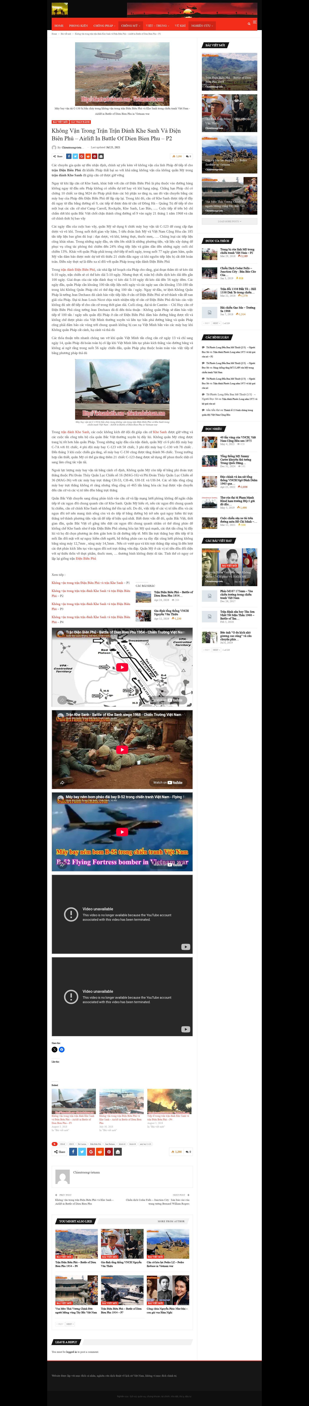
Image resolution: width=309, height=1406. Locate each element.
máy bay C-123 (145, 1144)
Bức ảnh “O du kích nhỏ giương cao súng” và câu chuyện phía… (236, 636)
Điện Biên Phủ (86, 558)
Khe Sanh (160, 432)
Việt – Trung (156, 25)
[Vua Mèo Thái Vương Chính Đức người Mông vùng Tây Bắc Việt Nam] (76, 1290)
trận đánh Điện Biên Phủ (78, 269)
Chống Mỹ (129, 25)
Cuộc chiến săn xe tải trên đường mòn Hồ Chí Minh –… (238, 519)
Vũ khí (180, 25)
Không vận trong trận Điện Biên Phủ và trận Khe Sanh (87, 583)
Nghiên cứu (200, 25)
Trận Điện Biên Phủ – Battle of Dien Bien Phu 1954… (173, 593)
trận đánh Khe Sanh (75, 432)
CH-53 (71, 1144)
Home (59, 25)
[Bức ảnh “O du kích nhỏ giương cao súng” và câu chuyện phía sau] (209, 637)
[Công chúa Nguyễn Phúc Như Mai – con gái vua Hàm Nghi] (168, 1290)
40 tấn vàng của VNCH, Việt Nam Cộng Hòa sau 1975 (238, 439)
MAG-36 (132, 1144)
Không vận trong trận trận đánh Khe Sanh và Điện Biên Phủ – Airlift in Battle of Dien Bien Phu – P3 (73, 1119)
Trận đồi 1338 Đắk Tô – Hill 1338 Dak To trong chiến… (238, 290)
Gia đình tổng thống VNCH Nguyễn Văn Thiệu (171, 612)
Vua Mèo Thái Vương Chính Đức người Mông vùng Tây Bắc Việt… (226, 204)
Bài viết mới (60, 122)
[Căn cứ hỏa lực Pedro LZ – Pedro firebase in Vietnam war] (168, 1244)
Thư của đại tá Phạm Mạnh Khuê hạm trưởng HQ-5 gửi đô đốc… (237, 501)
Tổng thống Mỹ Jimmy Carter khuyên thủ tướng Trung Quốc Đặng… (235, 459)
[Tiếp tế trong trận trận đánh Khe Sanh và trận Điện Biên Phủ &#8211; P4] (169, 1101)
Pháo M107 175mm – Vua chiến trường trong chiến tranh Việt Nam (236, 594)
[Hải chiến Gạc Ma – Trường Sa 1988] (209, 312)
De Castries (82, 1144)
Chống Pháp (103, 25)
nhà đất (174, 1396)
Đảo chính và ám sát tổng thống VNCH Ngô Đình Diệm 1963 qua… (238, 480)
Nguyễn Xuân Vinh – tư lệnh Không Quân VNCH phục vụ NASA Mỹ (228, 574)
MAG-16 (122, 1144)
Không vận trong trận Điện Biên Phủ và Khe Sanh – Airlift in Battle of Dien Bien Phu (120, 1119)
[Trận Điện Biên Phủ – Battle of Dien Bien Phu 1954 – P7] (122, 1290)
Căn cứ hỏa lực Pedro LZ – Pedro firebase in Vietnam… (226, 162)
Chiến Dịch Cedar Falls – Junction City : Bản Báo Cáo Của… (238, 271)
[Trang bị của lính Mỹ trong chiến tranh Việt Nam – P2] (209, 254)
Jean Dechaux (110, 1144)
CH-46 (62, 1144)
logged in (71, 1351)
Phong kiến (78, 25)
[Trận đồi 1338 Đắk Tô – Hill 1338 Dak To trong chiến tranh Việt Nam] (209, 294)
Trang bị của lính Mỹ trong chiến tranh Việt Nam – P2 (237, 251)
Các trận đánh (80, 122)
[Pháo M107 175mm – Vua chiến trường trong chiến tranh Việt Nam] (209, 596)
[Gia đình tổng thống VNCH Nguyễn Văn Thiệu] (143, 615)
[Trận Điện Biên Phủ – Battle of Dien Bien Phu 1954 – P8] (143, 597)
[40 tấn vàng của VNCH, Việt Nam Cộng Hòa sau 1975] (209, 442)
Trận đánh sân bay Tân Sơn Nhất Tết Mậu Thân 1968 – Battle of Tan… (237, 615)
